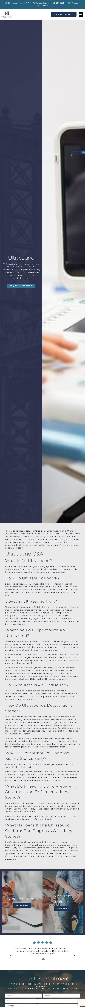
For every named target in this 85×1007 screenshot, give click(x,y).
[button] (81, 14)
